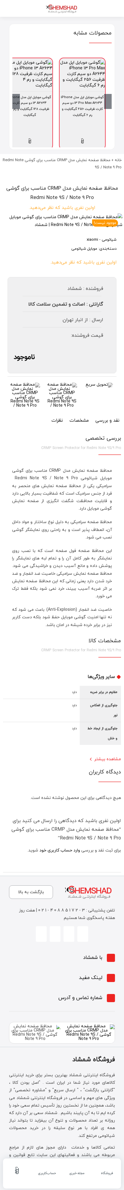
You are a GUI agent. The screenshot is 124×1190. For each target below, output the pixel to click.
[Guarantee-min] (25, 384)
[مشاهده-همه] (62, 5)
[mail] (41, 934)
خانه (118, 160)
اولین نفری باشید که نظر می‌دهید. (62, 208)
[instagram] (82, 934)
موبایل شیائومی (84, 249)
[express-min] (99, 384)
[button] (62, 958)
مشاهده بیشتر (107, 759)
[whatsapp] (69, 934)
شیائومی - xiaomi (101, 240)
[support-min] (62, 384)
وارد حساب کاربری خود (59, 850)
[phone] (55, 934)
